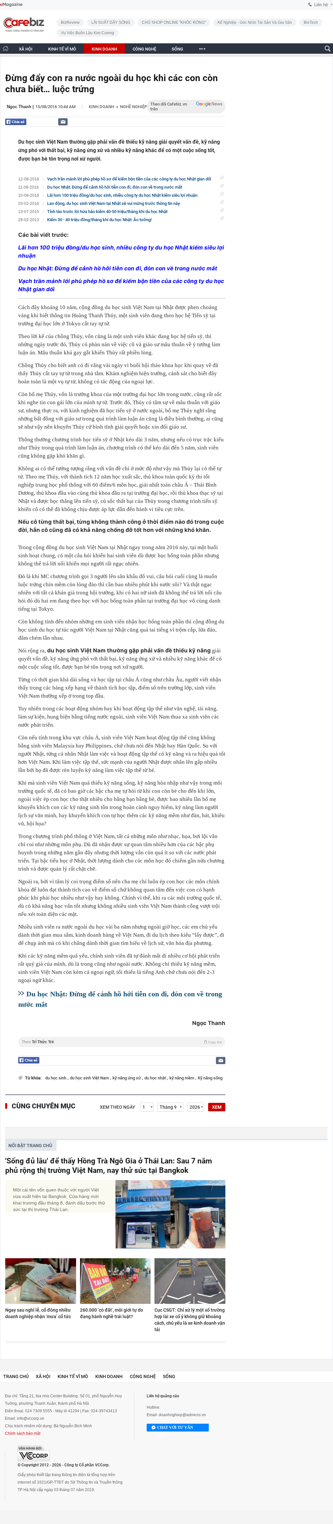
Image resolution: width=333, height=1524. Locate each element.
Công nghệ (143, 1376)
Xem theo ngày (117, 1107)
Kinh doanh (101, 106)
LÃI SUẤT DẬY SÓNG (110, 22)
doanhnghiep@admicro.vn (182, 1415)
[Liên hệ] (63, 121)
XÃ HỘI (26, 49)
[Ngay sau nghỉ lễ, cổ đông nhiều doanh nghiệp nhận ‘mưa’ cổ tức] (40, 1281)
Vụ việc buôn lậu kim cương (87, 33)
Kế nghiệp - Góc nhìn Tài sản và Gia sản (255, 22)
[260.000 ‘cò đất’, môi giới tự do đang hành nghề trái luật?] (115, 1281)
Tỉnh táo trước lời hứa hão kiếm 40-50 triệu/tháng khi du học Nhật (107, 211)
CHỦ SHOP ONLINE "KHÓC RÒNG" (174, 22)
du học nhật (155, 1077)
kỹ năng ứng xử (127, 1077)
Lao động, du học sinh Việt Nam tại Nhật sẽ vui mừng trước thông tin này (113, 203)
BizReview (70, 22)
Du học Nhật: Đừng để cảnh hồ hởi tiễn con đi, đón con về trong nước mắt (114, 187)
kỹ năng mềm (182, 1077)
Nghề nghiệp (133, 106)
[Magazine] (11, 5)
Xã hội (43, 1376)
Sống (169, 1376)
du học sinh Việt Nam (90, 1077)
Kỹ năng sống (210, 1077)
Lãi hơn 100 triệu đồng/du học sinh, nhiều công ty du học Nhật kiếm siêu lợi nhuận (122, 195)
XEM (216, 1107)
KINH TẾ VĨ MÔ (62, 49)
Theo (122, 1042)
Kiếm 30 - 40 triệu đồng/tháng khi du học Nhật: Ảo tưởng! (99, 219)
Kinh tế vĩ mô (73, 1376)
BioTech (311, 22)
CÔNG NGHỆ (144, 49)
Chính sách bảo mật (22, 1433)
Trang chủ (16, 1376)
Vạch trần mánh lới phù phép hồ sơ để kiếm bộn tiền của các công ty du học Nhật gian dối (129, 179)
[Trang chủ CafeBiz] (5, 48)
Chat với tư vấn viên (175, 1428)
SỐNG (177, 49)
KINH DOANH (104, 49)
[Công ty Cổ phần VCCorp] (34, 1453)
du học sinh (56, 1077)
